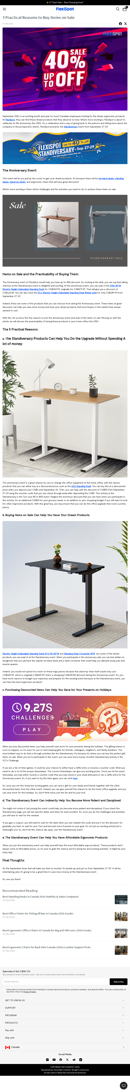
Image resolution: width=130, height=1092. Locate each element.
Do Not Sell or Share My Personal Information (65, 1073)
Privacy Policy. (29, 992)
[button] (65, 1000)
